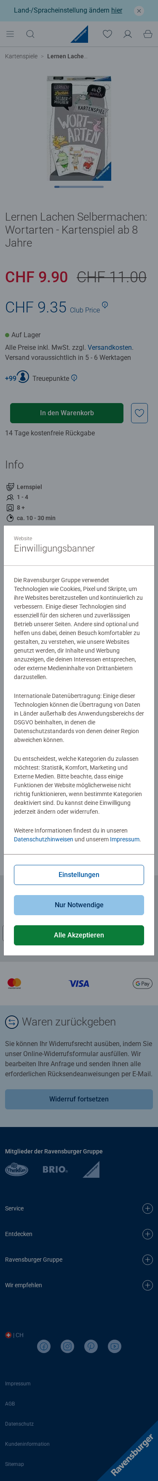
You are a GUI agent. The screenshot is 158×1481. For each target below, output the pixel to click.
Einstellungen (79, 875)
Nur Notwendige (79, 905)
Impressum (124, 839)
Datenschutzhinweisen (43, 839)
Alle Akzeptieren (79, 935)
